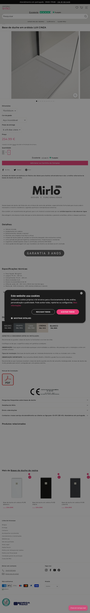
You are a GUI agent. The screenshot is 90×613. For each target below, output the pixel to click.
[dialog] (44, 306)
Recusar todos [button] (43, 312)
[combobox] (81, 293)
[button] (21, 318)
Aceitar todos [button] (68, 312)
